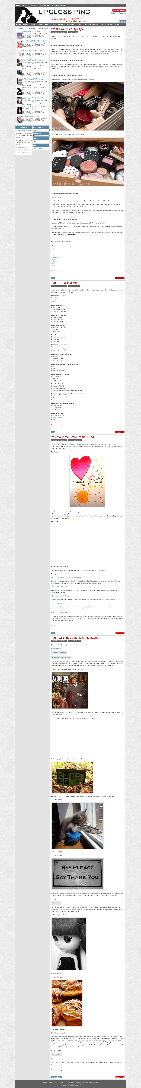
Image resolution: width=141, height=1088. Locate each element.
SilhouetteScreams (58, 415)
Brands (117, 24)
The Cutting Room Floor (91, 24)
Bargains (25, 24)
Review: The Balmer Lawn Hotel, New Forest (23, 153)
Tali (81, 1062)
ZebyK (53, 249)
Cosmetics (79, 24)
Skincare (40, 24)
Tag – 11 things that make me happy (74, 637)
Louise (53, 253)
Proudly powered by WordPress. (70, 1085)
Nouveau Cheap (57, 417)
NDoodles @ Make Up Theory (60, 596)
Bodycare (48, 24)
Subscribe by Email (59, 6)
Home (18, 6)
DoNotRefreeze (73, 444)
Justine (53, 263)
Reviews (33, 24)
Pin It (62, 272)
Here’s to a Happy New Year (24, 131)
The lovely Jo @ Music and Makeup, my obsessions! (67, 577)
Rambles (18, 24)
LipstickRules (72, 645)
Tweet (53, 271)
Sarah (53, 251)
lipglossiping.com (71, 1083)
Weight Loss (70, 24)
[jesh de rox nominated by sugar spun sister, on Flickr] (59, 653)
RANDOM (20, 28)
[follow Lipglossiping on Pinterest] (119, 10)
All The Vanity (80, 36)
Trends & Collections (107, 24)
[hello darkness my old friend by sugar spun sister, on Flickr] (61, 657)
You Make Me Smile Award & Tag (72, 437)
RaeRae (53, 259)
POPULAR (31, 28)
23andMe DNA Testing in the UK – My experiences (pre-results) (24, 142)
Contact (34, 6)
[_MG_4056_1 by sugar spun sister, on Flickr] (56, 1055)
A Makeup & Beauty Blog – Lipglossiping (53, 15)
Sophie (56, 1062)
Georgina (53, 261)
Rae (54, 419)
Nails (54, 24)
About (25, 6)
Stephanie (70, 1062)
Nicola (76, 1062)
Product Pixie (55, 257)
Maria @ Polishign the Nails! (59, 612)
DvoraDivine (82, 290)
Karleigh (53, 255)
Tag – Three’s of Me (64, 282)
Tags (53, 278)
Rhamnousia (63, 1062)
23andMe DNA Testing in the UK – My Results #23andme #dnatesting (24, 135)
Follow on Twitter (117, 13)
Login (34, 141)
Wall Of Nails (44, 6)
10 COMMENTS (120, 278)
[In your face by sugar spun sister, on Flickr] (56, 903)
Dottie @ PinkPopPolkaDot (59, 587)
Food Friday (61, 24)
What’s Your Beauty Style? (68, 29)
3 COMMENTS (120, 633)
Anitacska (61, 228)
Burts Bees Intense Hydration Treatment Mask (23, 148)
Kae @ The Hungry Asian (58, 603)
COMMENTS (43, 28)
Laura (52, 265)
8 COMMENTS (120, 1077)
